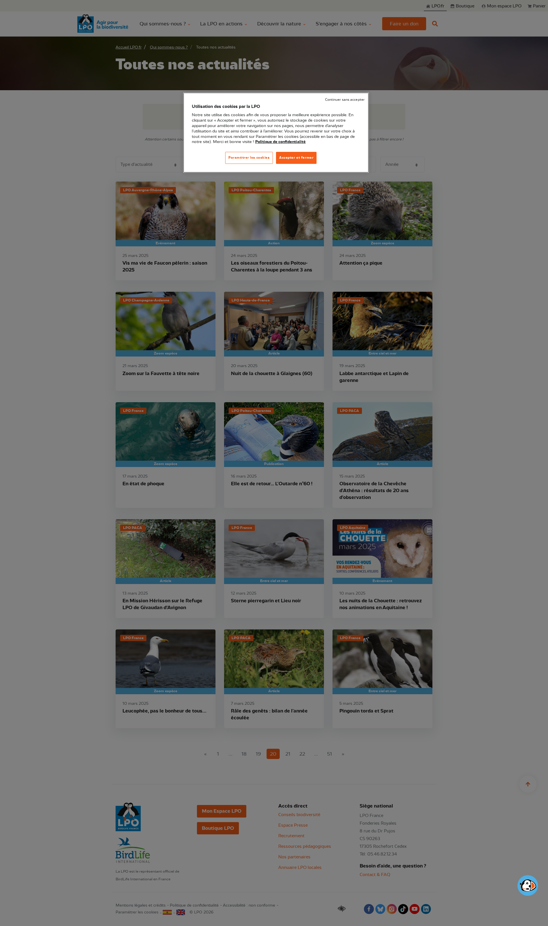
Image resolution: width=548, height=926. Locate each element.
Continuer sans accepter (344, 100)
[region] (276, 132)
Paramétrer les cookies (249, 158)
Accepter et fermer (296, 158)
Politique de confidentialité (280, 142)
